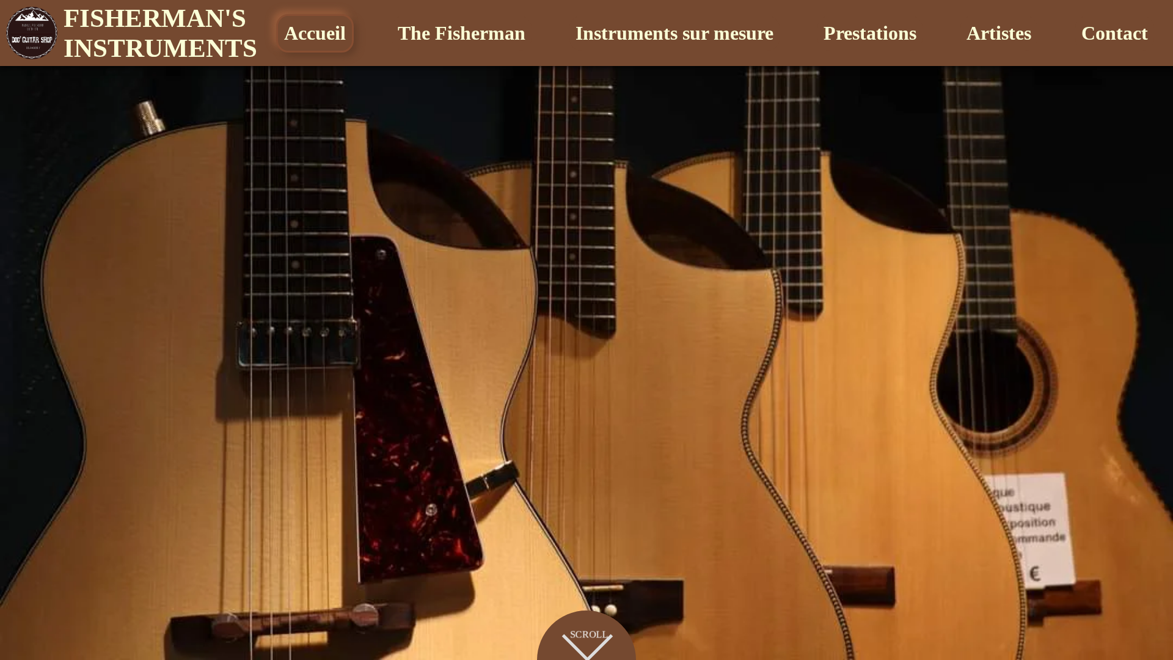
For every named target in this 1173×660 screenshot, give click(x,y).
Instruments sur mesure (674, 33)
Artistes (999, 33)
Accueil (315, 33)
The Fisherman (461, 33)
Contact (1114, 33)
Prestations (870, 33)
